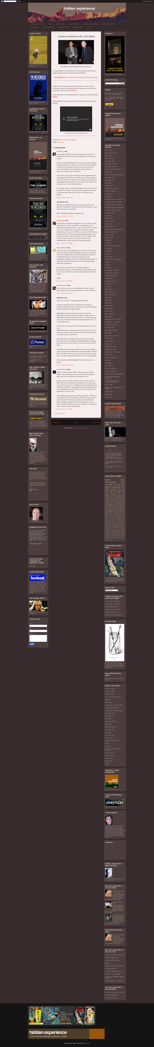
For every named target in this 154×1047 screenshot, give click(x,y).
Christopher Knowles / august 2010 (114, 199)
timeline (109, 539)
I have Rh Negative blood (111, 957)
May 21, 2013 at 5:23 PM (65, 409)
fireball (107, 963)
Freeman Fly (108, 243)
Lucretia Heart (62, 369)
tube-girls (109, 524)
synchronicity (110, 482)
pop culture (116, 513)
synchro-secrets (109, 753)
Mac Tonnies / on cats (111, 292)
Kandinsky (60, 151)
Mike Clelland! (61, 248)
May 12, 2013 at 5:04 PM (65, 281)
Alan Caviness (109, 155)
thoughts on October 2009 (112, 612)
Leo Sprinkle (116, 514)
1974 (123, 524)
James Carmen (109, 256)
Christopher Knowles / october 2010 (114, 207)
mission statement (48, 27)
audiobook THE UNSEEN (111, 527)
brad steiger (120, 538)
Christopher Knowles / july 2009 (113, 202)
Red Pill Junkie (62, 285)
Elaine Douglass (109, 237)
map (106, 501)
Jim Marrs (107, 264)
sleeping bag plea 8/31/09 (111, 606)
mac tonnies (117, 486)
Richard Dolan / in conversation (113, 352)
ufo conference (119, 506)
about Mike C (34, 27)
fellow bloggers (110, 489)
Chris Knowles (115, 493)
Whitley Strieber (109, 391)
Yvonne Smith (108, 397)
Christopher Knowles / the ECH (113, 210)
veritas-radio (108, 761)
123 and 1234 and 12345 (115, 490)
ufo (119, 484)
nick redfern (119, 511)
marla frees (110, 516)
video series (117, 524)
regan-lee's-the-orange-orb (112, 740)
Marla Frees (108, 300)
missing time (115, 534)
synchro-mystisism (120, 523)
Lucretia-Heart (108, 504)
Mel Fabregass (109, 305)
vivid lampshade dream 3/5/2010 (113, 615)
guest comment (117, 533)
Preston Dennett (109, 341)
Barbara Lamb (108, 172)
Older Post (96, 422)
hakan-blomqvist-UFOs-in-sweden (114, 705)
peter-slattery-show (110, 729)
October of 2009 (109, 327)
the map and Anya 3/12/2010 (112, 609)
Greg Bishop (108, 251)
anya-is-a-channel (109, 691)
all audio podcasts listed (90, 24)
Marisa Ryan (108, 297)
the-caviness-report (110, 755)
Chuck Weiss (108, 215)
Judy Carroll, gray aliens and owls (114, 971)
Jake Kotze (108, 254)
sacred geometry (109, 518)
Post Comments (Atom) (80, 428)
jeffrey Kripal (121, 515)
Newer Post (57, 422)
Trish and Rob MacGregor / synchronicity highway (112, 381)
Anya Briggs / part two (111, 166)
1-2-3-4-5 (107, 507)
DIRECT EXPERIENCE (113, 488)
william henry (116, 537)
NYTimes (120, 520)
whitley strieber (110, 494)
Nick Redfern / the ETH (111, 324)
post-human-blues (109, 735)
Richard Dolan (109, 508)
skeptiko (118, 518)
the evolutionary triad (118, 915)
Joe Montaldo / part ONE (111, 270)
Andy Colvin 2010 (109, 158)
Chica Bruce (108, 196)
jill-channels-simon (110, 713)
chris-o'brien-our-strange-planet (113, 697)
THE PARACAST (120, 508)
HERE (74, 90)
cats (122, 527)
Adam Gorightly (109, 150)
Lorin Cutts (108, 286)
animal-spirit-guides (110, 688)
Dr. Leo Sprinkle (109, 234)
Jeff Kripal (108, 262)
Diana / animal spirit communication (114, 229)
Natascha (109, 526)
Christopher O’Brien (110, 213)
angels (123, 531)
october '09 (119, 501)
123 (112, 501)
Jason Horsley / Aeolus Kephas (113, 259)
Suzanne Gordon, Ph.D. (111, 371)
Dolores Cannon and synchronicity (114, 965)
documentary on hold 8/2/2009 (113, 604)
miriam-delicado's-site (110, 721)
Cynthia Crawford (109, 221)
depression (120, 522)
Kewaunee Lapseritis (110, 281)
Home (76, 422)
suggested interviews (108, 24)
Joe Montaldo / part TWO (111, 273)
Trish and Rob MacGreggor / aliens (114, 374)
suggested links (78, 27)
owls (106, 486)
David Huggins (117, 519)
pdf (106, 539)
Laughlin (107, 503)
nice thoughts (119, 516)
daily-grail (107, 699)
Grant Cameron (109, 248)
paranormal (108, 513)
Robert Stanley (109, 354)
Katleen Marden (109, 278)
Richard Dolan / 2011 (110, 346)
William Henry (108, 394)
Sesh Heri (107, 360)
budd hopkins (118, 504)
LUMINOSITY (110, 511)
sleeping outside (111, 510)
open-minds (108, 724)
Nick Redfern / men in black (112, 322)
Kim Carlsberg (109, 284)
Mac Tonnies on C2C (110, 294)
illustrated (107, 499)
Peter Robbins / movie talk (112, 335)
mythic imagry (115, 530)
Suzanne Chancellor (110, 368)
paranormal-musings (110, 727)
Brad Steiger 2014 (110, 180)
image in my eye (109, 523)
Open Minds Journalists (111, 330)
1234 (114, 499)
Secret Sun (122, 499)
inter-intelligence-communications (113, 710)
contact (89, 27)
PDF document (109, 506)
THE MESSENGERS (119, 496)
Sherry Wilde (108, 363)
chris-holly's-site (109, 694)
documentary (108, 529)
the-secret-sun (109, 758)
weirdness (107, 537)
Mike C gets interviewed (115, 497)
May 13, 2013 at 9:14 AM (65, 293)
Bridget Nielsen (109, 185)
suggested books (63, 27)
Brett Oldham (108, 183)
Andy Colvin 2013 (109, 161)
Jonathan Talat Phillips (111, 275)
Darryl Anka (108, 224)
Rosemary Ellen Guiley (111, 357)
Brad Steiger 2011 (109, 177)
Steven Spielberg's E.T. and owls (113, 980)
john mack (61, 142)
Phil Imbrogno (108, 338)
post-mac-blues (109, 738)
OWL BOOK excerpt (117, 507)
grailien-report (108, 702)
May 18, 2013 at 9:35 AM (65, 365)
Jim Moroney (108, 267)
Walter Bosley (108, 384)
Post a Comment (60, 413)
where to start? (60, 24)
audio (107, 480)
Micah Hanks (108, 311)
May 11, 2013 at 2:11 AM (65, 197)
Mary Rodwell (108, 303)
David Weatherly (109, 226)
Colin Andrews (109, 218)
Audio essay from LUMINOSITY (113, 169)
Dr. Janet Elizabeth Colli (111, 232)
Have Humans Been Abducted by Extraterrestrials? (76, 77)
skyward (107, 743)
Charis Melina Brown (110, 191)
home (50, 24)
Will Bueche (61, 220)
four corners (113, 515)
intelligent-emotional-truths (112, 707)
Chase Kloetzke (109, 194)
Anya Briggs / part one (111, 163)
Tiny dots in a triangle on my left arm (118, 891)
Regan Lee (108, 344)
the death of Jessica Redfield (112, 974)
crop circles (112, 522)
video (123, 491)
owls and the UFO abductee (112, 960)
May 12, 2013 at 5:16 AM (65, 216)
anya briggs (111, 500)
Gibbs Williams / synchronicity (113, 245)
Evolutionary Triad (110, 520)
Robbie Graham (113, 538)
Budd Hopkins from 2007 (111, 188)
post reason (108, 732)
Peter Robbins (109, 333)
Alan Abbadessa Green (111, 153)
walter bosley (119, 535)
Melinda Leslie (109, 308)
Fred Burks (108, 240)
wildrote (107, 763)
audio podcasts (74, 24)
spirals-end (108, 746)
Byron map (122, 510)
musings (108, 484)
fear (116, 529)
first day (109, 533)
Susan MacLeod (109, 365)
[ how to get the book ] (37, 24)
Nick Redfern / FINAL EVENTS (113, 319)
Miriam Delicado (109, 314)
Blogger (87, 1043)
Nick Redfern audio (118, 526)
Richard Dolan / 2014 (110, 349)
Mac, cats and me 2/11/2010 (112, 601)
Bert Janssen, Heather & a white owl (114, 174)
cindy (106, 522)
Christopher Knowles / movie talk (113, 204)
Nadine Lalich (108, 316)
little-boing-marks (109, 716)
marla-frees (108, 718)
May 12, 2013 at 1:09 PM (65, 243)
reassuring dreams (117, 503)
